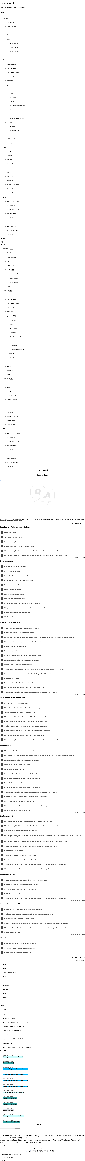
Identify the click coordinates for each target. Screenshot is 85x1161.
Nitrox (11, 93)
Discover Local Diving (13, 184)
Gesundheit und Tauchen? (13, 218)
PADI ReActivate (14, 130)
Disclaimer (6, 989)
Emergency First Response (17, 118)
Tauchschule (3, 1143)
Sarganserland (2, 1140)
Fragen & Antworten (69, 1135)
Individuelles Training (12, 139)
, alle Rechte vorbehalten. (6, 1157)
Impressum (6, 985)
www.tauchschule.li (8, 1001)
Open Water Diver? (12, 213)
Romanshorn (79, 1138)
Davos (20, 1135)
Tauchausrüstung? (11, 226)
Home (5, 964)
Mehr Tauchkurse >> (43, 1125)
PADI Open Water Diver (10, 697)
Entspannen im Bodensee (10, 1018)
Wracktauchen (13, 114)
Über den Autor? (11, 234)
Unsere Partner (10, 35)
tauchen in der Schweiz (40, 1140)
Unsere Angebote (11, 26)
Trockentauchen (14, 89)
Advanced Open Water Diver (14, 72)
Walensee (9, 155)
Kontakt (9, 55)
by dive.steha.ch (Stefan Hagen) (12, 1154)
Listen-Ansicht (14, 47)
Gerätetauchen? (11, 205)
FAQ (4, 197)
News (8, 31)
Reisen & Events (14, 51)
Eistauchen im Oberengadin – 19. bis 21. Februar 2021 (17, 1047)
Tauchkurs (49, 1140)
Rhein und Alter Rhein (13, 168)
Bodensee (9, 151)
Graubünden (30, 1138)
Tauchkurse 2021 (7, 1043)
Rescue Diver (10, 76)
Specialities (10, 85)
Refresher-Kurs (14, 126)
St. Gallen (24, 1140)
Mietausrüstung (11, 188)
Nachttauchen (13, 97)
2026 (4, 1010)
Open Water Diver (11, 68)
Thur (8, 172)
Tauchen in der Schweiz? (13, 201)
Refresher (9, 122)
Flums (61, 1135)
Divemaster (10, 80)
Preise (4, 968)
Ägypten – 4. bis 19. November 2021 (13, 1039)
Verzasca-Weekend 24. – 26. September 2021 (15, 1026)
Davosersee (10, 180)
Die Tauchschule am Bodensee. (12, 8)
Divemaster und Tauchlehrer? (14, 230)
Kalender (9, 39)
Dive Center (48, 1135)
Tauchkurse (6, 60)
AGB (4, 981)
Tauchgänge (6, 147)
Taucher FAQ (42, 475)
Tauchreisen (66, 1140)
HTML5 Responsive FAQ (80, 557)
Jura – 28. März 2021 (9, 1034)
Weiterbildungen (33, 1142)
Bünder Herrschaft (15, 1135)
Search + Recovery (15, 109)
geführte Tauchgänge (17, 1138)
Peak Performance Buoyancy (17, 105)
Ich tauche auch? (11, 222)
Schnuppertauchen (11, 64)
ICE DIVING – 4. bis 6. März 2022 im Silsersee (16, 1022)
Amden (1, 1135)
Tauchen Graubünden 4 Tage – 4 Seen (13, 1030)
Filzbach (58, 1135)
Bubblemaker (80, 960)
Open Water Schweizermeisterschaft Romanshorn (16, 1014)
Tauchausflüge (31, 1140)
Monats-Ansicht (14, 43)
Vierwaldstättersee (11, 164)
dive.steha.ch (7, 3)
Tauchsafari (75, 1140)
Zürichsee (9, 159)
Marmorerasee (10, 176)
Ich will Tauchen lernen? (13, 209)
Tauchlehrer (10, 134)
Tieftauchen (13, 101)
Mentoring (9, 143)
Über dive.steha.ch (11, 22)
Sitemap (5, 997)
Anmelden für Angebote (9, 972)
